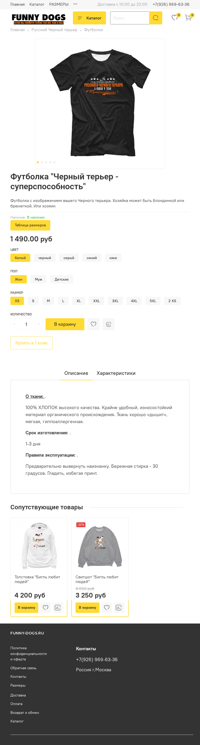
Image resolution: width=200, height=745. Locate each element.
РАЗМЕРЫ (58, 4)
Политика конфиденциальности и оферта (28, 653)
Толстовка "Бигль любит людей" (37, 579)
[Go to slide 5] (54, 162)
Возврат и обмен (24, 712)
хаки (113, 257)
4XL (134, 301)
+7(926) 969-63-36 (171, 4)
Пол (13, 271)
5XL (153, 301)
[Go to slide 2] (42, 162)
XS (17, 301)
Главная (17, 4)
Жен (18, 279)
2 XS (172, 301)
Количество (21, 314)
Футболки (93, 29)
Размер (16, 293)
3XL (115, 301)
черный (44, 257)
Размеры (18, 685)
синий (92, 257)
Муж (38, 279)
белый (20, 257)
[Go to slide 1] (38, 162)
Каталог (37, 4)
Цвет (14, 250)
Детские (62, 279)
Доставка (18, 695)
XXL (96, 301)
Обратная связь (23, 668)
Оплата (16, 703)
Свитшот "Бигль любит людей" (97, 579)
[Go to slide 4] (50, 162)
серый (69, 257)
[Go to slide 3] (46, 162)
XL (79, 301)
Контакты (18, 676)
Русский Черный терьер (54, 29)
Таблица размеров (30, 225)
